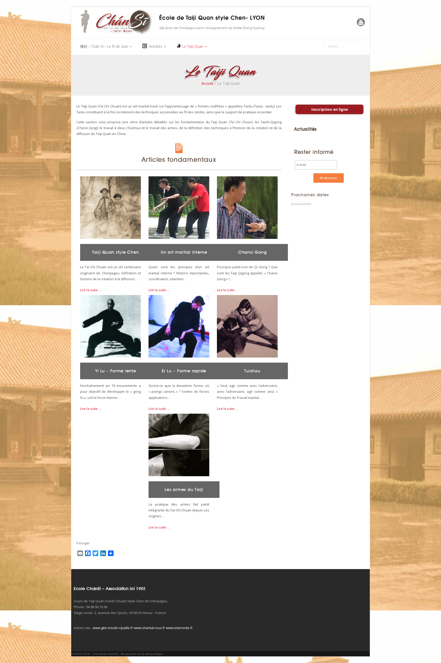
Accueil (207, 83)
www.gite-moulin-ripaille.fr (113, 627)
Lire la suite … (90, 290)
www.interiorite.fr (179, 627)
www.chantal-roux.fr (149, 627)
